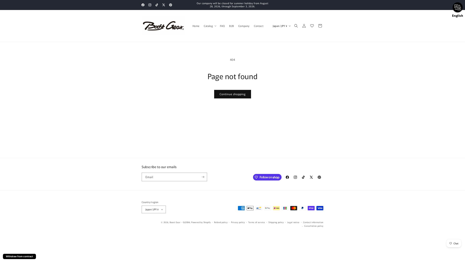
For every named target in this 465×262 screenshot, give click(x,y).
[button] (210, 26)
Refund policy (220, 222)
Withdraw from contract (19, 256)
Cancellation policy (313, 225)
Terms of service (256, 222)
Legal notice (293, 222)
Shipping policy (276, 222)
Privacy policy (238, 222)
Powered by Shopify (201, 222)
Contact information (313, 222)
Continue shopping (233, 94)
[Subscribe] (203, 177)
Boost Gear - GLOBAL (180, 222)
